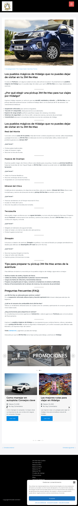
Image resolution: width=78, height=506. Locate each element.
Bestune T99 (36, 471)
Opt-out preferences (40, 502)
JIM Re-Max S (36, 462)
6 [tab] (43, 440)
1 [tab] (33, 440)
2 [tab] (35, 440)
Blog (33, 477)
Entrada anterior (8, 447)
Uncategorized (10, 69)
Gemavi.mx (12, 330)
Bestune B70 (36, 464)
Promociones (36, 475)
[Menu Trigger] (71, 4)
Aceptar (52, 498)
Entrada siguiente (69, 447)
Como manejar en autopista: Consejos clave (21, 399)
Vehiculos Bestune (38, 479)
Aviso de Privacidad (52, 502)
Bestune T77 (36, 469)
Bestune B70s (37, 467)
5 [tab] (41, 440)
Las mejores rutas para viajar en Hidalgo (54, 399)
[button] (74, 482)
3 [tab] (37, 440)
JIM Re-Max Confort (38, 460)
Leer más (12, 418)
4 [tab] (39, 440)
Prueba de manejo (38, 473)
